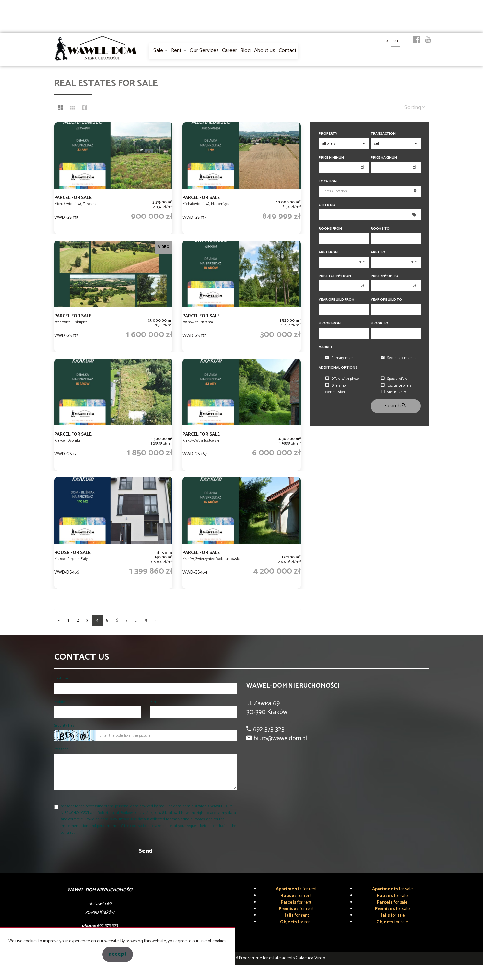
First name (63, 678)
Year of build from (336, 299)
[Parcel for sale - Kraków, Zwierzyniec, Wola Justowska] (241, 533)
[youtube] (428, 40)
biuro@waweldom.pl (279, 738)
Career (229, 50)
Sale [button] (158, 50)
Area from (328, 252)
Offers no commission (335, 389)
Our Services (204, 50)
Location (328, 181)
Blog (245, 50)
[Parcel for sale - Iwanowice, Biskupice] (113, 296)
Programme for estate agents (267, 958)
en (395, 40)
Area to (378, 252)
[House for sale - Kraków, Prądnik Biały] (113, 533)
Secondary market (401, 358)
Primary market (344, 358)
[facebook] (416, 40)
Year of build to (386, 299)
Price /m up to (384, 276)
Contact (288, 50)
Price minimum (331, 157)
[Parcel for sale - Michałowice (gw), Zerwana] (113, 178)
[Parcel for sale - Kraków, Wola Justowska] (241, 415)
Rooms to (380, 228)
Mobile (59, 702)
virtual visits (397, 392)
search (393, 406)
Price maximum (384, 157)
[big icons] (60, 109)
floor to (379, 323)
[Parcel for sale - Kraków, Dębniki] (113, 415)
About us (264, 50)
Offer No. (327, 205)
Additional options (338, 367)
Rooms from (330, 228)
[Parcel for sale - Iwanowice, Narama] (241, 296)
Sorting (413, 107)
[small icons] (72, 109)
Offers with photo (345, 379)
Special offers (397, 379)
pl (387, 40)
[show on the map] (84, 109)
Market (326, 347)
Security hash (65, 725)
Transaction (383, 133)
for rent (296, 889)
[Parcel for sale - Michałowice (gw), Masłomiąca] (241, 178)
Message (61, 749)
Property (328, 133)
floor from (330, 323)
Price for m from (335, 276)
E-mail (156, 702)
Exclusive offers (399, 386)
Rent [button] (177, 50)
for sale (392, 889)
